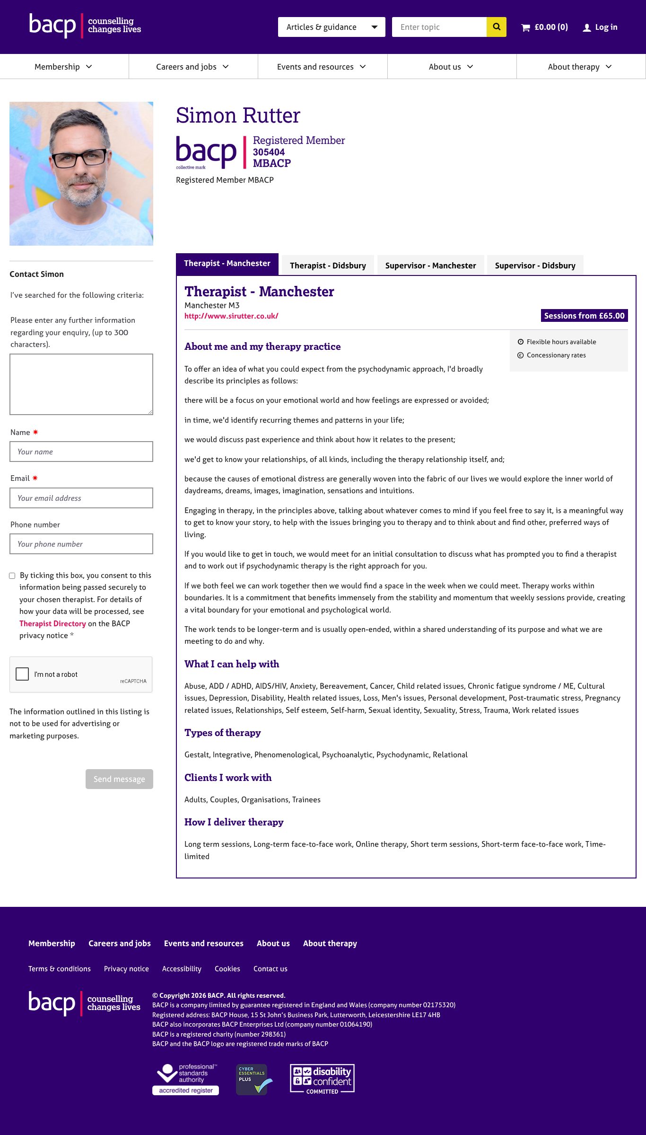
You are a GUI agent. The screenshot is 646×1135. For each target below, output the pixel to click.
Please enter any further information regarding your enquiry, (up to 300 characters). (72, 332)
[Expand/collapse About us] (470, 66)
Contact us (270, 968)
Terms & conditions (59, 968)
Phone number (35, 524)
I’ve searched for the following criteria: (77, 295)
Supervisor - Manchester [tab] (430, 265)
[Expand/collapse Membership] (89, 66)
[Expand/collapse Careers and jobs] (225, 66)
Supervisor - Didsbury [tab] (535, 265)
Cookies (227, 968)
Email (20, 478)
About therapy (574, 66)
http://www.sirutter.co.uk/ (231, 315)
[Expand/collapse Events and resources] (363, 66)
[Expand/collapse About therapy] (608, 66)
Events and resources (315, 66)
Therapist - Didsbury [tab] (328, 265)
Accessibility (181, 968)
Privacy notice (126, 968)
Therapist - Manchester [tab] (227, 263)
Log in (606, 27)
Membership (57, 66)
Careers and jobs (186, 66)
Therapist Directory (52, 623)
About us (445, 66)
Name (20, 432)
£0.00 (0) (551, 27)
